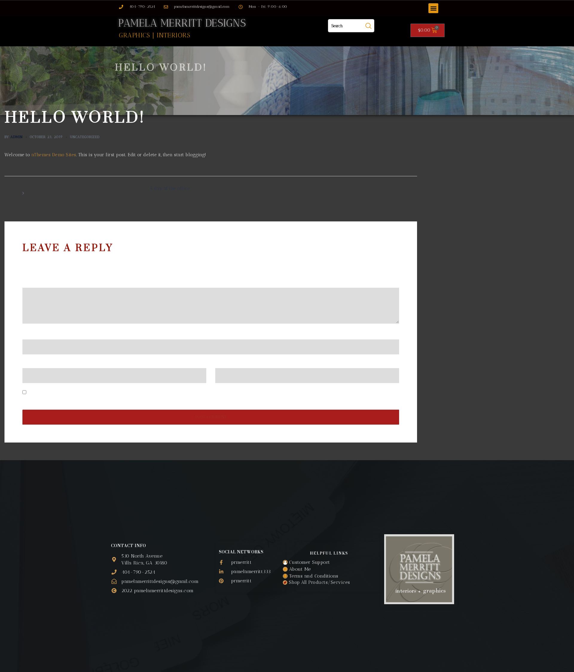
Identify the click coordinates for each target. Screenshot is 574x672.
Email (30, 363)
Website (223, 363)
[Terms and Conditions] (329, 576)
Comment (34, 282)
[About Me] (329, 569)
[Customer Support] (329, 562)
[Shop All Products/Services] (329, 582)
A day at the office (169, 188)
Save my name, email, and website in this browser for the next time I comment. (114, 392)
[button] (433, 8)
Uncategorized (85, 137)
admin (16, 137)
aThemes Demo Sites (53, 154)
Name (30, 334)
